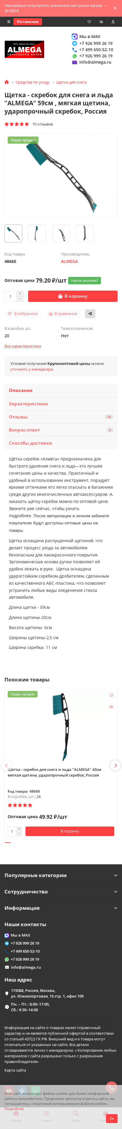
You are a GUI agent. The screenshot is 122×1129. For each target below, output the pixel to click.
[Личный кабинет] (113, 21)
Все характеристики (22, 346)
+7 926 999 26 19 (96, 43)
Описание (21, 390)
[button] (6, 765)
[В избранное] (111, 695)
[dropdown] (8, 21)
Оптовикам (27, 21)
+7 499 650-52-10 (96, 49)
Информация (22, 907)
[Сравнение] (101, 21)
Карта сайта (15, 1070)
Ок (112, 1118)
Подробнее (14, 1108)
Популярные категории (35, 875)
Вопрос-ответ (60, 430)
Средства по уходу (32, 82)
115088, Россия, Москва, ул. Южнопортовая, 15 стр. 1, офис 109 (47, 993)
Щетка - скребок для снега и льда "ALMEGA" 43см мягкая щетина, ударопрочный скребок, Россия (54, 772)
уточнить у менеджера (31, 369)
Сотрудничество (26, 891)
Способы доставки (30, 443)
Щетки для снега (71, 82)
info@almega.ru (95, 62)
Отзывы (60, 417)
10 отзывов (41, 124)
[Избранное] (89, 21)
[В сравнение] (111, 706)
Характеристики (28, 404)
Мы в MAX (89, 36)
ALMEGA (69, 261)
